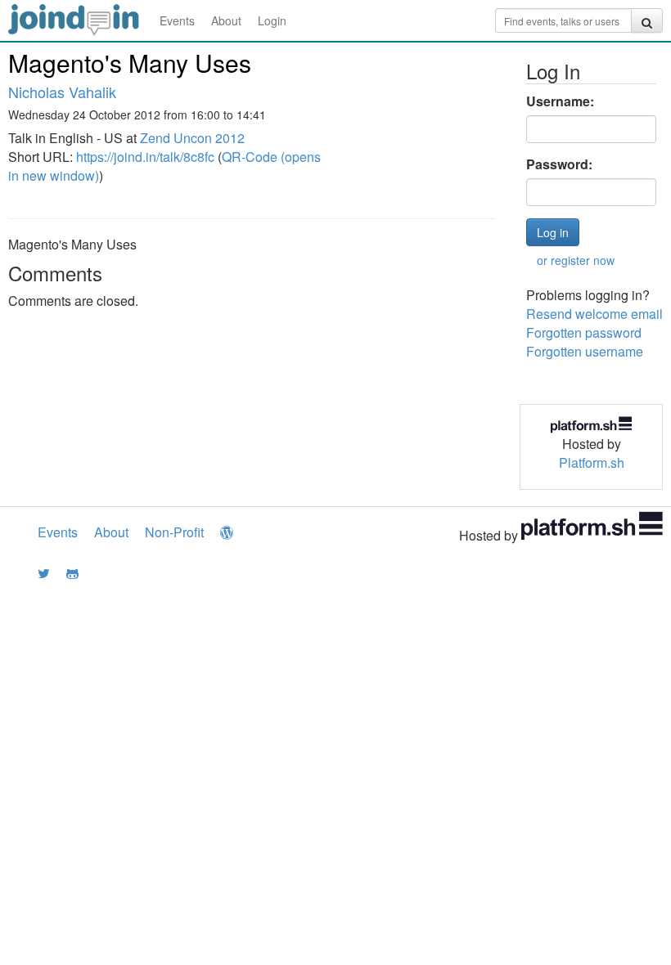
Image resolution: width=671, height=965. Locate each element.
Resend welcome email (594, 313)
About (226, 20)
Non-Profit (174, 532)
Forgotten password (584, 332)
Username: (560, 101)
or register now (576, 260)
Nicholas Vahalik (62, 91)
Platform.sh (591, 462)
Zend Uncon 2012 (192, 137)
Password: (559, 164)
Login (272, 20)
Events (177, 20)
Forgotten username (584, 351)
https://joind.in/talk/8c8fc (145, 156)
